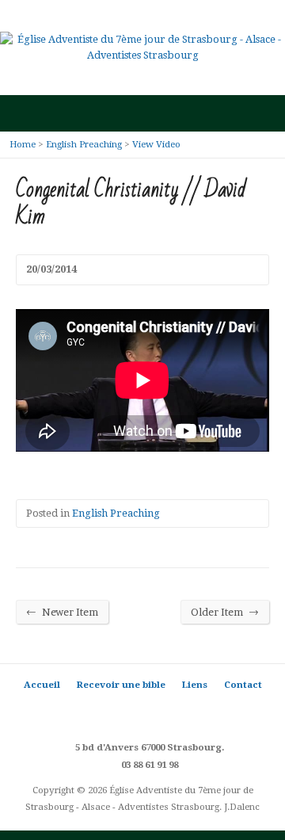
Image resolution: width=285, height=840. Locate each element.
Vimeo (190, 712)
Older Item (225, 611)
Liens (194, 684)
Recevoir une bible (121, 684)
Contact (243, 684)
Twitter (95, 712)
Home (23, 144)
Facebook (119, 712)
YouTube (167, 712)
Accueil (42, 684)
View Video (156, 144)
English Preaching (84, 144)
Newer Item (62, 611)
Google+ (143, 712)
